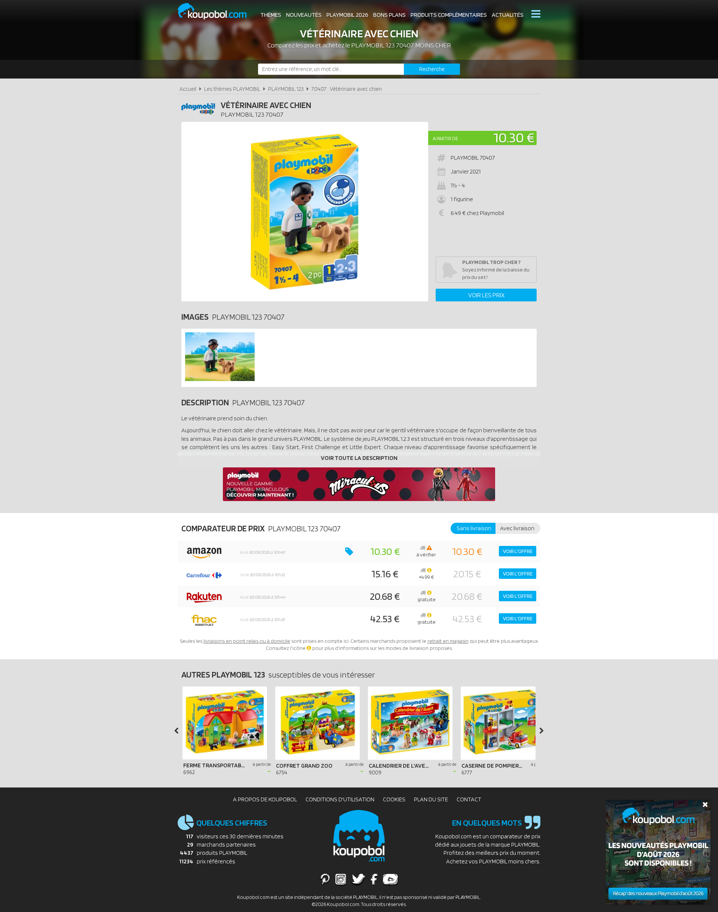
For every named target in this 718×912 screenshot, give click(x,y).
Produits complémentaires (449, 14)
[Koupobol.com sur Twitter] (359, 879)
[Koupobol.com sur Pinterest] (325, 879)
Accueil (188, 88)
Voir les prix (486, 295)
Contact (469, 799)
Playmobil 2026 (347, 14)
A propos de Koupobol (265, 799)
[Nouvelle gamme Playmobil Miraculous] (359, 499)
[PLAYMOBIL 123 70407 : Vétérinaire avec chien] (304, 211)
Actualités (508, 14)
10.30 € (513, 137)
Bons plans (389, 14)
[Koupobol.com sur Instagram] (341, 879)
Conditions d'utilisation (340, 799)
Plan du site (431, 799)
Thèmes (270, 14)
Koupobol (217, 11)
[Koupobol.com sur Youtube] (390, 879)
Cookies (394, 799)
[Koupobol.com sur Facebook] (374, 879)
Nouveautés (304, 14)
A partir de (445, 138)
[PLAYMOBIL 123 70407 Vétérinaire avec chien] (220, 379)
